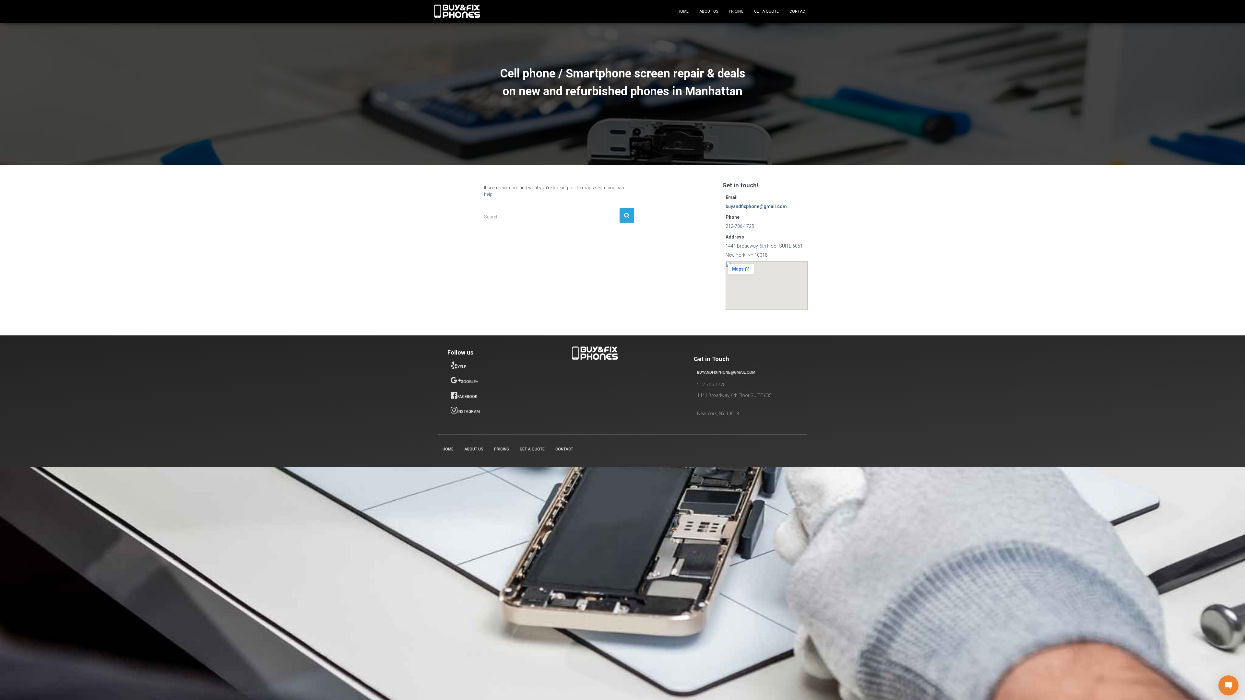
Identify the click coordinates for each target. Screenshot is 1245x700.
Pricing (736, 11)
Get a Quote (766, 11)
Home (683, 11)
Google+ (469, 381)
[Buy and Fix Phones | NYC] (457, 11)
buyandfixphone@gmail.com (756, 206)
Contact (798, 11)
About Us (708, 11)
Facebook (467, 396)
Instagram (468, 411)
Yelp (462, 367)
